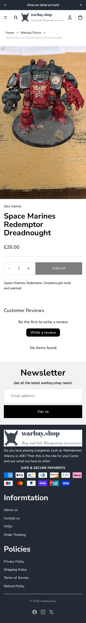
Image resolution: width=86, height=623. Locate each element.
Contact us (12, 518)
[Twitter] (51, 612)
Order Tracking (15, 534)
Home (10, 33)
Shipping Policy (15, 569)
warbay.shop (48, 601)
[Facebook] (35, 612)
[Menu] (5, 17)
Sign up (43, 411)
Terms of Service (16, 577)
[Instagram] (43, 612)
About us (11, 510)
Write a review (43, 332)
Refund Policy (14, 586)
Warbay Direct (31, 33)
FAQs (8, 526)
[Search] (16, 17)
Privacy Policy (14, 561)
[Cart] (80, 17)
